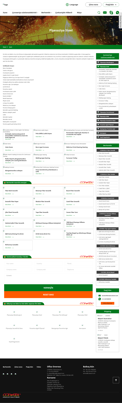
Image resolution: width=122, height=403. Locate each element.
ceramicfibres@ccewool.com (56, 373)
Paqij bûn (107, 290)
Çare (10, 47)
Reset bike (48, 294)
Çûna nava (93, 4)
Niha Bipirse (107, 303)
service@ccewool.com (89, 373)
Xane (4, 47)
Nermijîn (48, 287)
